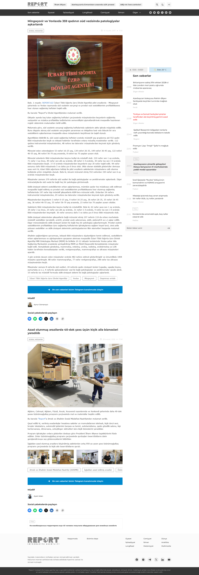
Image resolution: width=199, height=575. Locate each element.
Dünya (164, 539)
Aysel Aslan (38, 496)
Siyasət (128, 539)
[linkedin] (166, 12)
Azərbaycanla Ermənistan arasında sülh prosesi (93, 5)
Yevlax (76, 278)
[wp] (35, 319)
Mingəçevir (89, 278)
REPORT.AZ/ (48, 103)
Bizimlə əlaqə (92, 539)
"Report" (42, 419)
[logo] (37, 4)
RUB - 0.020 (137, 70)
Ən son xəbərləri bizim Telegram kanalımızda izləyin (77, 290)
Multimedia (166, 546)
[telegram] (158, 12)
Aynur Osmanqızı (41, 305)
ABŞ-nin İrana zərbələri (130, 5)
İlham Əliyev (60, 5)
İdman (146, 542)
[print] (57, 319)
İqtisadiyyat (130, 542)
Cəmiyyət (147, 539)
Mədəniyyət (148, 546)
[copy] (62, 319)
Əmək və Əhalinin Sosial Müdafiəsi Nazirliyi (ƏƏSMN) (54, 470)
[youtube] (170, 12)
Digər (135, 12)
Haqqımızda (72, 539)
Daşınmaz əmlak (107, 278)
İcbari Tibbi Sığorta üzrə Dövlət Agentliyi (48, 278)
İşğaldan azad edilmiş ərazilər (98, 470)
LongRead (130, 546)
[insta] (154, 12)
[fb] (150, 12)
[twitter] (162, 12)
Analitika (165, 542)
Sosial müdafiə (36, 31)
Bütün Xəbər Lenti (134, 228)
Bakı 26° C (162, 70)
